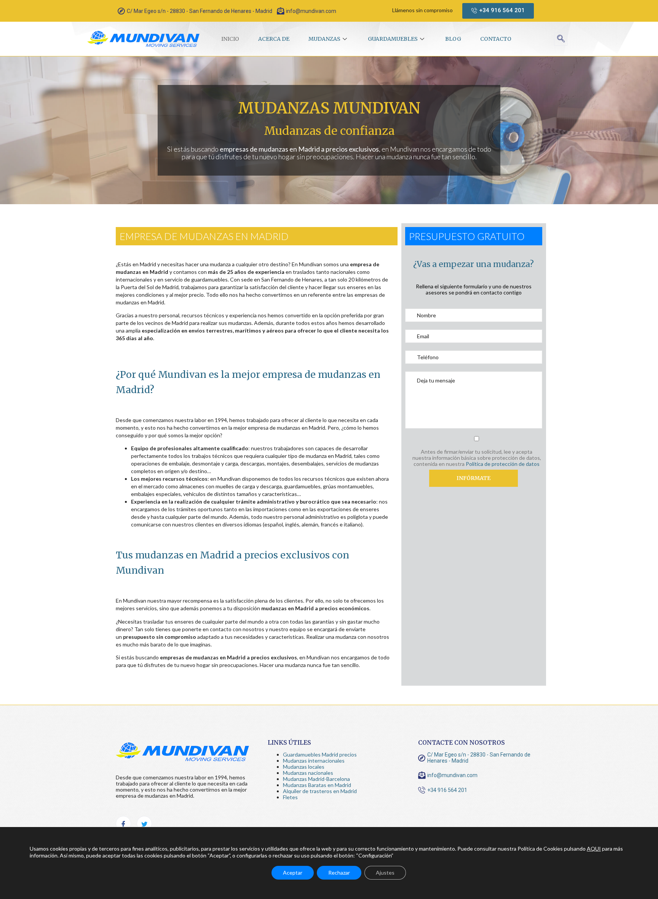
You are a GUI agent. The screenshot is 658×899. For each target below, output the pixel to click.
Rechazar (339, 872)
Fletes (290, 797)
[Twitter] (144, 823)
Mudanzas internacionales (314, 760)
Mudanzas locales (303, 766)
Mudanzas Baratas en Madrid (317, 785)
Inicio (230, 38)
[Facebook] (123, 823)
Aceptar (292, 872)
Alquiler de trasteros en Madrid (320, 791)
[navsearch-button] (560, 39)
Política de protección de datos (503, 464)
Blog (453, 38)
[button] (498, 11)
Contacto (495, 38)
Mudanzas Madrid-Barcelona (316, 779)
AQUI (594, 848)
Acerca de (273, 38)
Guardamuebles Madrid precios (320, 754)
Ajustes (385, 872)
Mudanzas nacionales (308, 772)
